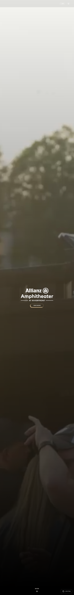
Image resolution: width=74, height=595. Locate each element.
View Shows (37, 305)
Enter (37, 589)
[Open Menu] (68, 3)
